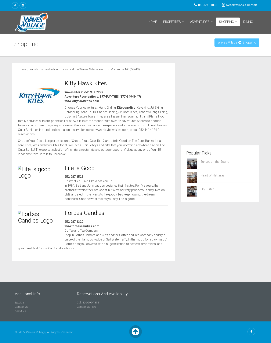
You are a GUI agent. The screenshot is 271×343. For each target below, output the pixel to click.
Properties (172, 22)
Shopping (227, 22)
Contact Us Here (86, 306)
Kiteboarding (126, 107)
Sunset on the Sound (214, 162)
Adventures (200, 22)
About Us (20, 310)
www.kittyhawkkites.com (82, 101)
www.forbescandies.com (82, 226)
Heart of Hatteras (212, 175)
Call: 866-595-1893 (88, 302)
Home (152, 22)
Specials (19, 302)
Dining (248, 22)
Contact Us (21, 306)
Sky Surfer (207, 189)
